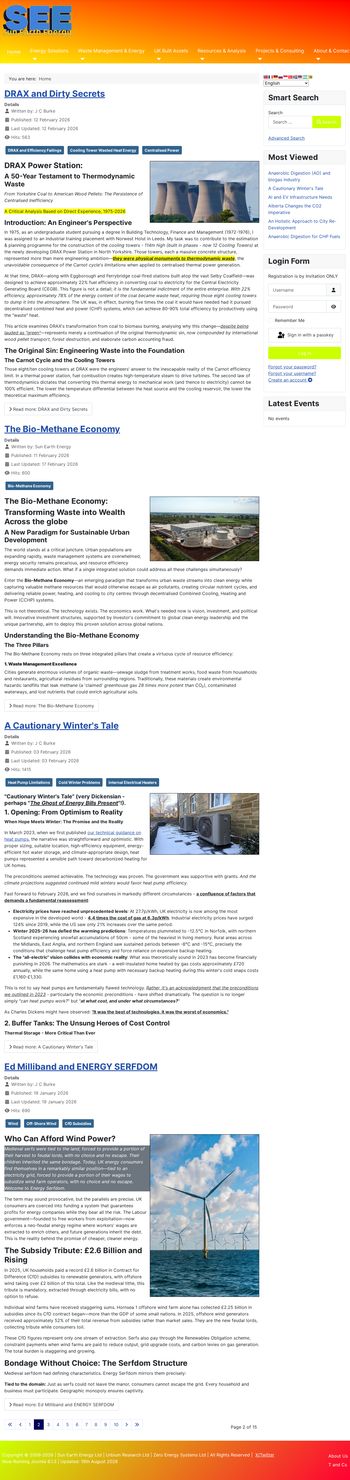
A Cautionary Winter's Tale (61, 725)
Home (14, 52)
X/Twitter (264, 1455)
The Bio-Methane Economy (62, 429)
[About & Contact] (317, 59)
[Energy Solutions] (33, 59)
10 (116, 1424)
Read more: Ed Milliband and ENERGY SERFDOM (63, 1404)
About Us (338, 1456)
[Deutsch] (275, 76)
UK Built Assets (171, 51)
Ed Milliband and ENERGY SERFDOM (81, 1066)
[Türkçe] (290, 76)
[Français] (271, 76)
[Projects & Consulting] (259, 59)
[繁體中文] (266, 76)
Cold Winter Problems (79, 782)
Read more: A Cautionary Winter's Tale (52, 1047)
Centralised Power (162, 150)
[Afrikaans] (295, 76)
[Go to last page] (137, 1424)
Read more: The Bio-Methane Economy (53, 705)
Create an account (288, 380)
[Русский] (280, 76)
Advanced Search (286, 138)
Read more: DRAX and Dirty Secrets (50, 409)
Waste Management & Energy (111, 51)
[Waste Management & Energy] (81, 59)
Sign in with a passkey (310, 335)
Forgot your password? (292, 367)
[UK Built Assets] (157, 59)
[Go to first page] (10, 1424)
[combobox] (290, 122)
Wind (13, 1123)
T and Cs (337, 1464)
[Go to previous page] (20, 1424)
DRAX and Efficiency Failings (35, 150)
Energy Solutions (49, 51)
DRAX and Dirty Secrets (54, 93)
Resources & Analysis (222, 51)
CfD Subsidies (78, 1123)
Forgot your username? (292, 373)
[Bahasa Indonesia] (285, 76)
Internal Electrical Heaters (133, 782)
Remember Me (290, 320)
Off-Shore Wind (41, 1123)
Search (275, 112)
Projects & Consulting (280, 51)
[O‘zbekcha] (305, 76)
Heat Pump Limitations (29, 782)
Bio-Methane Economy (29, 485)
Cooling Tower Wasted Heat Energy (103, 150)
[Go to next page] (127, 1424)
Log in (304, 353)
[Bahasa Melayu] (300, 76)
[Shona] (310, 76)
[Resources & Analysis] (201, 59)
